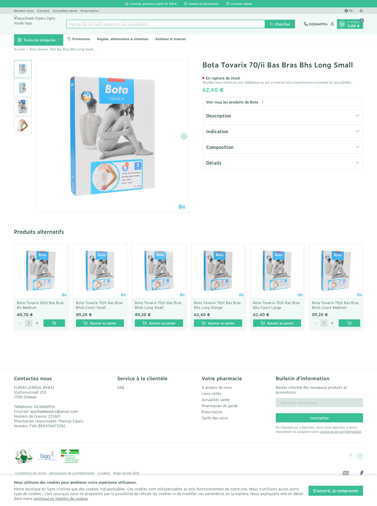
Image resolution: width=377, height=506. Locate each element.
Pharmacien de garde (220, 405)
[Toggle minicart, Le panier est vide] (342, 24)
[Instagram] (359, 456)
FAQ (120, 387)
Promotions (81, 38)
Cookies (104, 473)
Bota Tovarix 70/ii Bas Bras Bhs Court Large (276, 305)
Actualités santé (65, 10)
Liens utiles (211, 393)
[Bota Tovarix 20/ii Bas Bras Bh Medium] (41, 271)
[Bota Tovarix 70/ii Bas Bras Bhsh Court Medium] (336, 271)
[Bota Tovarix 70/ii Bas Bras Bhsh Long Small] (159, 271)
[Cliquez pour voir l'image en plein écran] (112, 136)
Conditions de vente (30, 473)
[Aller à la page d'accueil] (36, 24)
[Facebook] (350, 456)
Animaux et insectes (170, 38)
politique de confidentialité (340, 431)
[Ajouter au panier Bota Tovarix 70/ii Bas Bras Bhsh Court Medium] (349, 323)
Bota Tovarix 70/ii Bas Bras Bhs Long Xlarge (217, 305)
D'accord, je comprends (335, 491)
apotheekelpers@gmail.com (54, 411)
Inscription (319, 417)
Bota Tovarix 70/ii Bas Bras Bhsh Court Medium (335, 305)
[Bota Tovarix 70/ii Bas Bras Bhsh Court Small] (100, 271)
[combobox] (165, 24)
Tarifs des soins (215, 417)
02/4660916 (44, 406)
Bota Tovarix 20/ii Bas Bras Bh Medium (40, 305)
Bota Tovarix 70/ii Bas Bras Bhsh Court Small (99, 305)
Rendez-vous (24, 10)
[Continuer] (183, 136)
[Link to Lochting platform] (361, 473)
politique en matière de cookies (61, 498)
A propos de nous (217, 387)
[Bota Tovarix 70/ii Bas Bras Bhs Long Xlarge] (218, 271)
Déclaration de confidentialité (71, 473)
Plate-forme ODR (126, 473)
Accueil (19, 49)
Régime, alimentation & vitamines (122, 38)
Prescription (90, 10)
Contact (43, 10)
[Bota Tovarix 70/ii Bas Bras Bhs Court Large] (277, 271)
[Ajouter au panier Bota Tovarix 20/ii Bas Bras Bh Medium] (54, 323)
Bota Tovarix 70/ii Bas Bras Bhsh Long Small (158, 305)
